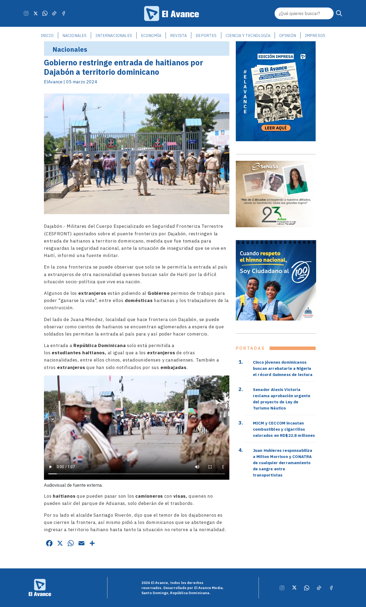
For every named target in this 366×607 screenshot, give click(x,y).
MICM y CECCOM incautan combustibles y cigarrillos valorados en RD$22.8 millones (284, 429)
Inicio (47, 35)
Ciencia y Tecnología (248, 35)
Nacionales (74, 35)
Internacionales (113, 35)
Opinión (287, 35)
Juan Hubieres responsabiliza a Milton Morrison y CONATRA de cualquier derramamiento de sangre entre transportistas (282, 463)
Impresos (315, 35)
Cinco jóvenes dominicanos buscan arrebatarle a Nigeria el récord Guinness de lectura (283, 368)
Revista (178, 35)
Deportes (206, 35)
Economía (151, 35)
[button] (339, 13)
